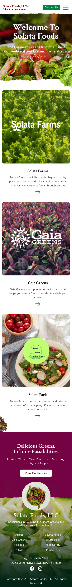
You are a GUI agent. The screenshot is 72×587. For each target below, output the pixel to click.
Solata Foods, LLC (36, 515)
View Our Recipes (36, 473)
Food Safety (53, 545)
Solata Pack (53, 540)
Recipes (19, 545)
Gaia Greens (19, 540)
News (19, 550)
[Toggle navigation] (66, 7)
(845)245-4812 (39, 558)
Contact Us (51, 7)
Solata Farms (53, 535)
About (19, 535)
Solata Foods (38, 579)
